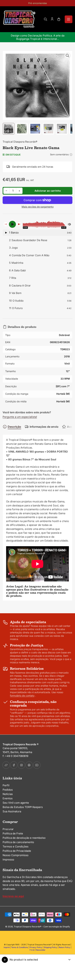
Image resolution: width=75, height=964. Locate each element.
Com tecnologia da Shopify (56, 926)
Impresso (8, 859)
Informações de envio (44, 426)
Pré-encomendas (37, 3)
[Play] (12, 224)
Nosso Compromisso (15, 855)
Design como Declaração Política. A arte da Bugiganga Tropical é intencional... (37, 37)
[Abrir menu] (68, 19)
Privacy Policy (36, 947)
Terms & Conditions (19, 947)
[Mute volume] (69, 224)
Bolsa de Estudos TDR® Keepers (23, 807)
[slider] (44, 224)
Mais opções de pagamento (38, 206)
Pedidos (8, 789)
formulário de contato (22, 695)
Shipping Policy (50, 947)
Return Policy (64, 947)
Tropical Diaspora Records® (20, 141)
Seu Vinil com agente (16, 802)
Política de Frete (13, 833)
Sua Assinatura (12, 811)
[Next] (19, 224)
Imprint (7, 947)
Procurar (8, 829)
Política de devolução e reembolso (24, 837)
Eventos (8, 798)
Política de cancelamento (18, 842)
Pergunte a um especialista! (20, 417)
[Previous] (6, 224)
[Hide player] (69, 959)
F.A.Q (32, 950)
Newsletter (40, 950)
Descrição (14, 426)
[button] (37, 232)
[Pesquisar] (45, 19)
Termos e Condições (15, 846)
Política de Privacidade (17, 850)
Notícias (8, 794)
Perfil (6, 785)
